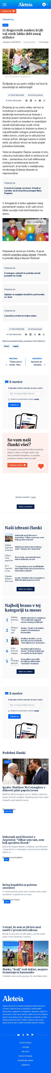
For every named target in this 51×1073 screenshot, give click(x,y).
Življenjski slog (8, 19)
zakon (7, 902)
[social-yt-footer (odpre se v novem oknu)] (18, 1035)
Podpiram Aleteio (16, 465)
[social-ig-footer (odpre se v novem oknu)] (32, 1035)
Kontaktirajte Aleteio (25, 1060)
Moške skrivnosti (11, 944)
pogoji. (37, 399)
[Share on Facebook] (26, 101)
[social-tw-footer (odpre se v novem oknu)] (28, 1035)
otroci (6, 346)
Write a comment (25, 506)
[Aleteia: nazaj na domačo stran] (25, 4)
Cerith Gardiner (29, 42)
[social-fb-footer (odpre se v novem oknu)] (23, 1035)
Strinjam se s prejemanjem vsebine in (25, 399)
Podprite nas (7, 11)
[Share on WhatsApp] (44, 101)
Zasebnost (25, 1065)
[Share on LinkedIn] (31, 101)
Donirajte (25, 1047)
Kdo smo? (25, 1051)
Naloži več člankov (26, 589)
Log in (33, 497)
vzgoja (15, 346)
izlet (6, 859)
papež (7, 762)
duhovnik (8, 811)
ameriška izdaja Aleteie (23, 254)
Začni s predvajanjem (35, 222)
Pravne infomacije (25, 1056)
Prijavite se (14, 405)
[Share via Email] (40, 101)
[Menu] (9, 4)
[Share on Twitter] (35, 101)
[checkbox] (9, 399)
